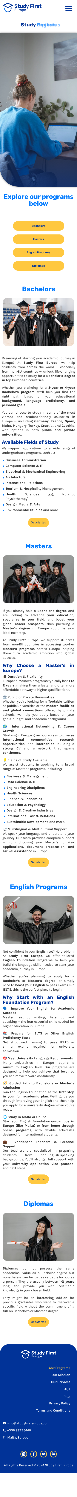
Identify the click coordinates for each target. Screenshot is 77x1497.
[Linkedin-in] (53, 1454)
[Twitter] (43, 1454)
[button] (68, 8)
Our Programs (59, 1368)
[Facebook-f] (33, 1454)
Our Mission (61, 1375)
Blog (67, 1396)
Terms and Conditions (53, 1410)
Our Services (60, 1382)
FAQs (66, 1389)
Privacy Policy (59, 1403)
